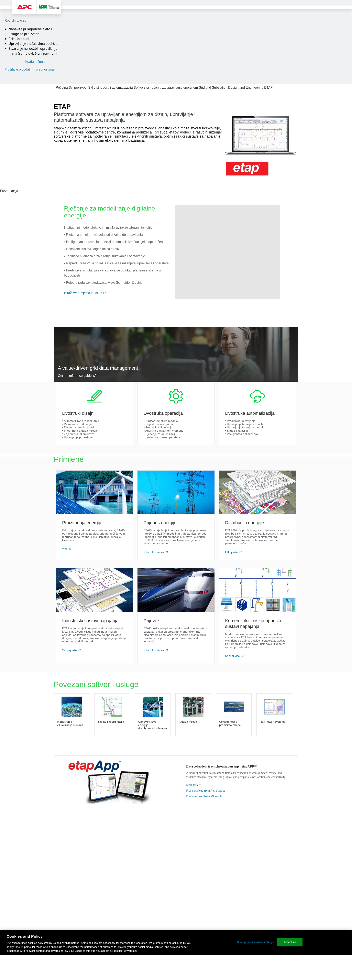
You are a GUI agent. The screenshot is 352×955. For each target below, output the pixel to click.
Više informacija (154, 552)
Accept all (290, 942)
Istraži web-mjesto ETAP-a (83, 293)
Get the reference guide (75, 375)
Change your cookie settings (255, 942)
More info (192, 784)
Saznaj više (70, 650)
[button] (104, 293)
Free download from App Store (204, 790)
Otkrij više (232, 552)
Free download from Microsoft (204, 796)
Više (65, 548)
